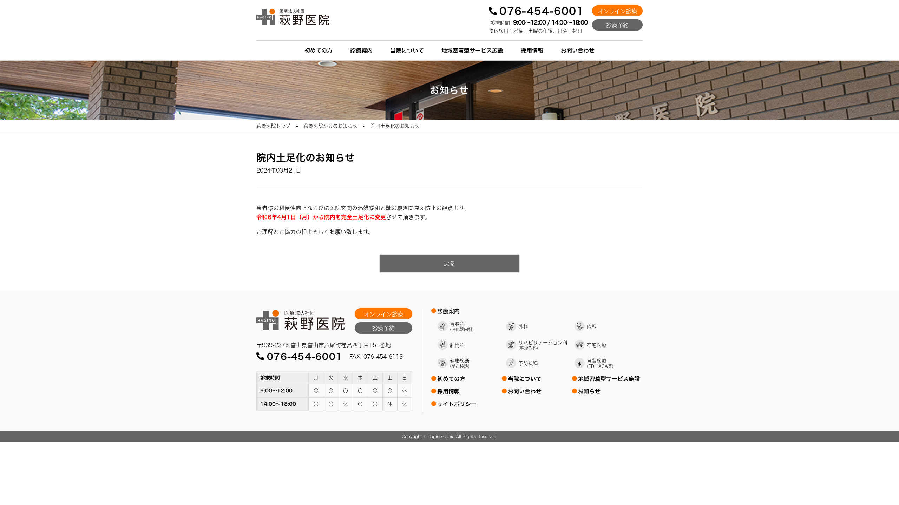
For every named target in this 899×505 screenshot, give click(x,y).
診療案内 (361, 50)
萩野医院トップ (273, 125)
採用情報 (532, 50)
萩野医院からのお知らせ (330, 125)
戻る (449, 263)
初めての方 (318, 50)
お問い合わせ (578, 50)
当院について (407, 50)
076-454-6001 (541, 11)
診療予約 (617, 25)
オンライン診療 (617, 11)
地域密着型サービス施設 (472, 50)
